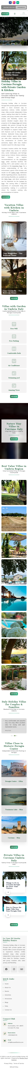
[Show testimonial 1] (11, 735)
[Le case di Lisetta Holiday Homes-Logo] (23, 14)
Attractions (8, 998)
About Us (8, 987)
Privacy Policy (8, 1063)
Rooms (7, 991)
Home (6, 984)
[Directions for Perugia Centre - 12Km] (14, 768)
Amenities (8, 995)
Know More (5, 197)
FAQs (6, 1006)
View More (14, 298)
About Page (15, 123)
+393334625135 (12, 1035)
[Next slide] (25, 31)
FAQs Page (7, 179)
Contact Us (8, 1010)
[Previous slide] (3, 31)
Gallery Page (15, 172)
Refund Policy (14, 1067)
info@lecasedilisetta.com (15, 1042)
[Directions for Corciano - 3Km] (14, 825)
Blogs (6, 1002)
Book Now (5, 14)
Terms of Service (18, 1063)
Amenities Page (17, 166)
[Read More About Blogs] (8, 892)
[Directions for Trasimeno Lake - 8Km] (14, 796)
